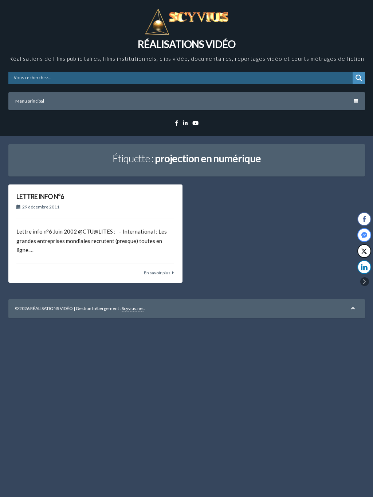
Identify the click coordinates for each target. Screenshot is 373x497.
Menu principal (29, 101)
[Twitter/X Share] (364, 251)
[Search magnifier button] (359, 78)
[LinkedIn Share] (364, 267)
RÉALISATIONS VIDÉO (186, 44)
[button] (364, 281)
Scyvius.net (133, 308)
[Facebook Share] (364, 219)
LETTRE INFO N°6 (40, 196)
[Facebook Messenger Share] (364, 235)
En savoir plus (157, 272)
